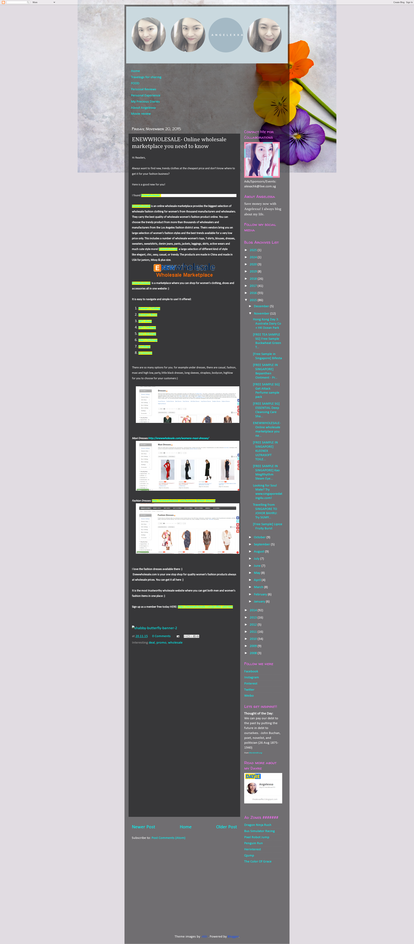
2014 (254, 610)
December (262, 306)
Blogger (233, 936)
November (262, 313)
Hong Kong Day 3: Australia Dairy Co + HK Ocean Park (267, 324)
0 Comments (161, 636)
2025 (254, 250)
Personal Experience (145, 95)
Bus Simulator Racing (259, 831)
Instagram (251, 677)
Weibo (249, 695)
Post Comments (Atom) (168, 838)
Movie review (141, 114)
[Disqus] (184, 687)
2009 (254, 646)
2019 (254, 271)
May (257, 573)
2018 (254, 279)
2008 (254, 653)
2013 (254, 617)
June (257, 566)
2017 (254, 286)
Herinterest (252, 849)
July (257, 558)
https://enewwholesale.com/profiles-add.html (205, 606)
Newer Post (143, 827)
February (261, 594)
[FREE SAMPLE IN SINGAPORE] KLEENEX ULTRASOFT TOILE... (265, 451)
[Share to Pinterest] (197, 636)
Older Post (226, 827)
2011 (254, 632)
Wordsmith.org (255, 753)
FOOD (135, 83)
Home (135, 71)
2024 (254, 257)
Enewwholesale (141, 206)
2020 (254, 264)
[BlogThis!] (188, 636)
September (262, 544)
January (260, 601)
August (259, 551)
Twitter (249, 689)
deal (152, 642)
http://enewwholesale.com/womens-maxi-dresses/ (178, 438)
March (259, 587)
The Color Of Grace (258, 861)
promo (161, 642)
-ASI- (204, 936)
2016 (254, 293)
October (260, 537)
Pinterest (250, 683)
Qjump (249, 855)
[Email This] (185, 636)
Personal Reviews (143, 89)
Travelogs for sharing (146, 77)
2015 (254, 300)
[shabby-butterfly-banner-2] (154, 628)
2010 (254, 639)
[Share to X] (191, 636)
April (258, 580)
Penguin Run (253, 843)
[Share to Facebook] (194, 636)
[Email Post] (177, 636)
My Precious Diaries (145, 101)
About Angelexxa (143, 108)
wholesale (175, 642)
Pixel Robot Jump (256, 837)
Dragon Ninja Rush (257, 825)
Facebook (251, 671)
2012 (254, 624)
